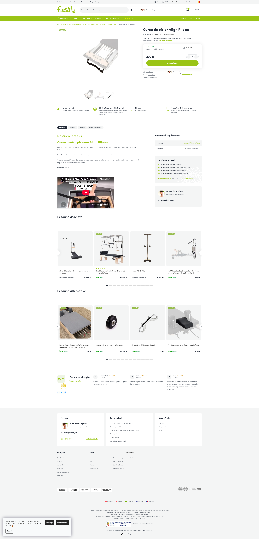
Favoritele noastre (118, 468)
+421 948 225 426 (118, 514)
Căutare (131, 10)
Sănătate (60, 468)
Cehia (120, 501)
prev (57, 252)
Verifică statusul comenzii (118, 441)
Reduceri (60, 475)
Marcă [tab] (95, 127)
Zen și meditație (118, 465)
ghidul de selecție (186, 74)
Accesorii (60, 465)
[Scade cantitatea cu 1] (189, 57)
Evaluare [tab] (72, 127)
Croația (140, 501)
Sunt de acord (62, 523)
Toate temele (130, 452)
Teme (59, 479)
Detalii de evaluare (168, 34)
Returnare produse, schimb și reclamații (122, 423)
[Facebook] (62, 439)
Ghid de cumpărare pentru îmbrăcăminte (173, 170)
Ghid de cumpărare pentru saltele (171, 164)
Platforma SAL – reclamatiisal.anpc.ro (143, 523)
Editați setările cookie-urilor (145, 530)
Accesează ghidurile (164, 178)
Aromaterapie (94, 468)
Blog (158, 2)
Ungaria (130, 501)
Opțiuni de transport (192, 48)
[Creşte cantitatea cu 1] (196, 57)
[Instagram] (66, 439)
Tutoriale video (188, 178)
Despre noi (162, 427)
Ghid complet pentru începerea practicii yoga (174, 173)
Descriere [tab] (62, 127)
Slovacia (110, 501)
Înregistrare (189, 2)
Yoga (91, 461)
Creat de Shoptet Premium (130, 534)
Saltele (59, 461)
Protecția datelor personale (118, 434)
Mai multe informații (165, 40)
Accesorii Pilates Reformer (192, 143)
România (151, 501)
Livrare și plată (114, 437)
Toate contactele (91, 439)
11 (151, 285)
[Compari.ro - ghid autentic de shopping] (129, 398)
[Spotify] (71, 439)
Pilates (92, 465)
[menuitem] (64, 18)
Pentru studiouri (118, 461)
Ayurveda (93, 458)
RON (166, 2)
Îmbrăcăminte (61, 458)
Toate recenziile (75, 381)
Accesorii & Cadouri (63, 472)
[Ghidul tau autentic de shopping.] (61, 392)
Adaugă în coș (172, 63)
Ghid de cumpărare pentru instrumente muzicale (175, 167)
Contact (76, 2)
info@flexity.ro (167, 200)
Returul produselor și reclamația (90, 2)
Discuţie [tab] (82, 127)
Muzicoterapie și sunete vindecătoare (124, 458)
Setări (9, 531)
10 (147, 285)
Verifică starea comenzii (64, 2)
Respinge (49, 523)
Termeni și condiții (115, 427)
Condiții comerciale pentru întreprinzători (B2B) (124, 430)
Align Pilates (151, 75)
